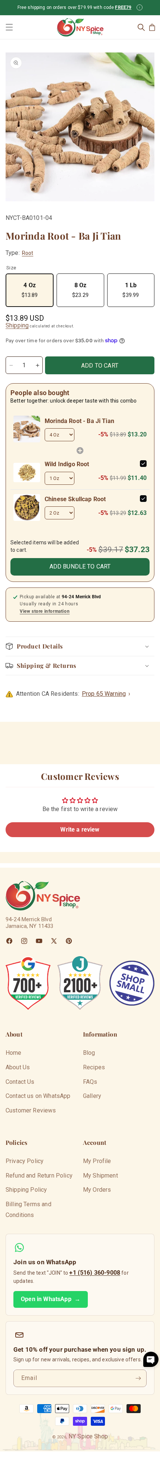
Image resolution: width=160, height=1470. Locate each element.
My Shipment (100, 1175)
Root (27, 253)
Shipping (17, 325)
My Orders (97, 1189)
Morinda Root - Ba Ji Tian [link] (79, 421)
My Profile (97, 1161)
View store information (45, 611)
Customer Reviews (31, 1110)
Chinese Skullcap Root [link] (75, 499)
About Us (18, 1067)
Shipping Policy (26, 1189)
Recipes (94, 1067)
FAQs (90, 1081)
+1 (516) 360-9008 (94, 1272)
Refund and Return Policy (39, 1175)
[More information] (140, 7)
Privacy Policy (25, 1161)
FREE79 (123, 7)
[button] (9, 27)
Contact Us (20, 1081)
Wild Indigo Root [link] (67, 464)
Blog (89, 1052)
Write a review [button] (79, 829)
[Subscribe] (138, 1378)
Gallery (92, 1095)
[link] (26, 429)
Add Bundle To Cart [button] (80, 566)
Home (14, 1052)
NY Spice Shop (88, 1436)
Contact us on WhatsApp (38, 1095)
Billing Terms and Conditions (28, 1209)
